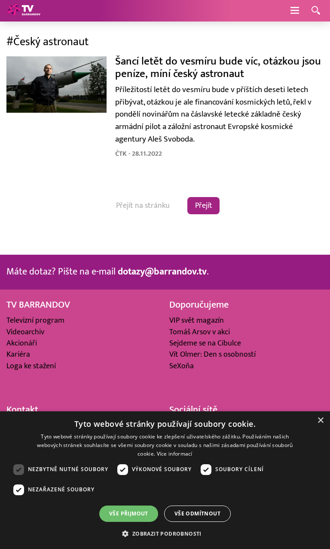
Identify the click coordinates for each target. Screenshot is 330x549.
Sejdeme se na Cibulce (205, 343)
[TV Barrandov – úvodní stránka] (23, 10)
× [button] (320, 420)
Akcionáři (21, 343)
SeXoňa (181, 365)
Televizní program (35, 320)
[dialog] (165, 480)
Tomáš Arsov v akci (199, 331)
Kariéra (18, 354)
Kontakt (22, 409)
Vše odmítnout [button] (197, 513)
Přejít (203, 205)
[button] (164, 533)
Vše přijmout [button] (128, 513)
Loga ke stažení (31, 365)
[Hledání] (316, 11)
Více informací (174, 453)
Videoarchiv (25, 331)
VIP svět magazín (196, 320)
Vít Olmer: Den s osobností (212, 354)
